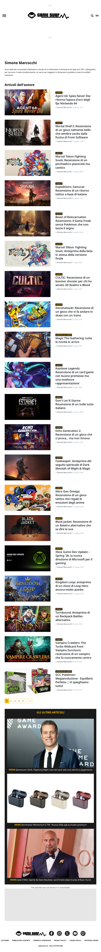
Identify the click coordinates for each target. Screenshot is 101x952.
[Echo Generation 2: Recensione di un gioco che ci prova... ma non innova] (27, 437)
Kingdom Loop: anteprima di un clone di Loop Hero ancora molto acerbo (73, 585)
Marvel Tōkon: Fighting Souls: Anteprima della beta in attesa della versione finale (74, 252)
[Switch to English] (97, 16)
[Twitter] (68, 933)
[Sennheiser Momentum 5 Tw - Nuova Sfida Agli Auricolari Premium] (50, 798)
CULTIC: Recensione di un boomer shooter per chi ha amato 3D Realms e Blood (73, 281)
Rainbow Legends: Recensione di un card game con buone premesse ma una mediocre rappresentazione (74, 376)
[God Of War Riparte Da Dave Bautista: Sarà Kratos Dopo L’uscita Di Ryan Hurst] (50, 853)
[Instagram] (60, 933)
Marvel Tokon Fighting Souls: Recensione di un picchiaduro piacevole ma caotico (72, 162)
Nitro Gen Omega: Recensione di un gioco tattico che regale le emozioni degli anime (71, 497)
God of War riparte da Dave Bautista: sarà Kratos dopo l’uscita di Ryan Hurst (50, 879)
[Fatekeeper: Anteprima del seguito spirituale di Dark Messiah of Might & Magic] (27, 467)
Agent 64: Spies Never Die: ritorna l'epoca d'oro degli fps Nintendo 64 (73, 99)
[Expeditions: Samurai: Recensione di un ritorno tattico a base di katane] (27, 193)
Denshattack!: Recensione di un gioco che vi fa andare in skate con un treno (74, 311)
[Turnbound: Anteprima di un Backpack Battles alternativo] (27, 619)
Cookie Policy (75, 940)
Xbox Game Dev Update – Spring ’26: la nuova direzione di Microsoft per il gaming (73, 557)
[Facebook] (52, 933)
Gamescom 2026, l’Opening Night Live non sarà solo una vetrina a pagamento (50, 769)
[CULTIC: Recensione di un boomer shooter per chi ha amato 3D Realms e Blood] (27, 284)
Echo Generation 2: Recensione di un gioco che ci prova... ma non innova (73, 434)
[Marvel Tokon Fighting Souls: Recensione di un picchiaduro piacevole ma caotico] (27, 163)
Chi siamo (5, 940)
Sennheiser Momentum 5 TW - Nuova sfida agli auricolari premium (50, 824)
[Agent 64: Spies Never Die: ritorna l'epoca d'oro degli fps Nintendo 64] (27, 102)
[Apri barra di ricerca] (92, 15)
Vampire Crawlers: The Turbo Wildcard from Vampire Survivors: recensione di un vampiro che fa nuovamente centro (73, 650)
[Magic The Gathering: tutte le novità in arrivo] (27, 345)
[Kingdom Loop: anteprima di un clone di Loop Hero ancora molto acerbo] (27, 589)
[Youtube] (76, 933)
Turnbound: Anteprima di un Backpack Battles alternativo (72, 616)
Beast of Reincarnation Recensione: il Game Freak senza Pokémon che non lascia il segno (73, 222)
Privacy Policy (60, 940)
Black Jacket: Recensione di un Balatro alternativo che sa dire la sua (73, 525)
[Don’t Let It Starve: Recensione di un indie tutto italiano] (27, 407)
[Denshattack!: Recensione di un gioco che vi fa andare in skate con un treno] (27, 314)
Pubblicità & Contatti (21, 940)
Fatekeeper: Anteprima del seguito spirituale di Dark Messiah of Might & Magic (73, 464)
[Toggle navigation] (4, 15)
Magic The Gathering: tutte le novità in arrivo (73, 340)
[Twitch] (83, 933)
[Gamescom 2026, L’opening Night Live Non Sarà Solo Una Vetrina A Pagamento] (50, 743)
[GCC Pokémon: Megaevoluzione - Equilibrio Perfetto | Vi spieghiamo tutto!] (27, 681)
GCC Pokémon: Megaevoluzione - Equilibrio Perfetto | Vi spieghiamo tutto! (74, 680)
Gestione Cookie (91, 940)
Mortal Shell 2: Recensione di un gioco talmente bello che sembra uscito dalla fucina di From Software (73, 131)
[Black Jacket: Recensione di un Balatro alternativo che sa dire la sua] (27, 528)
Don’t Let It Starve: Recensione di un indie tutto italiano (74, 404)
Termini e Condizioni (42, 940)
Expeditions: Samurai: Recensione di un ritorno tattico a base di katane (72, 190)
